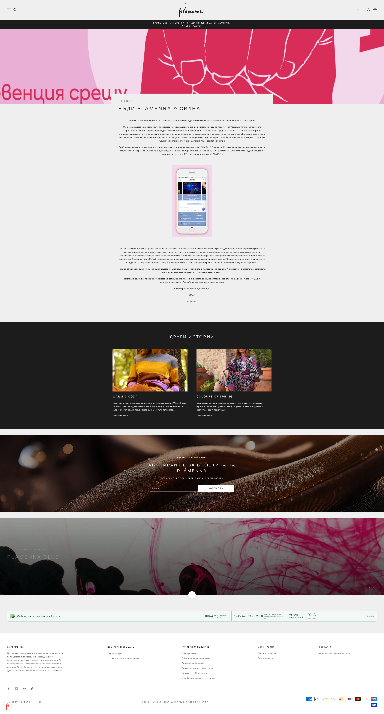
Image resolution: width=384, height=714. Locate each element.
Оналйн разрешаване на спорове (198, 678)
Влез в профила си (267, 653)
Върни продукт (115, 653)
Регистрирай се (265, 658)
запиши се (216, 488)
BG (357, 10)
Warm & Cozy (124, 396)
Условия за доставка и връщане (123, 658)
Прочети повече (120, 415)
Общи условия (189, 653)
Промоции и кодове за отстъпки (197, 668)
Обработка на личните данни (196, 658)
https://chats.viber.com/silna (232, 137)
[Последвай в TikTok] (32, 688)
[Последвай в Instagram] (16, 688)
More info (370, 616)
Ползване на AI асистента (194, 673)
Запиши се (350, 701)
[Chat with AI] (7, 706)
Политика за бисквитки (193, 663)
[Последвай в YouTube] (24, 688)
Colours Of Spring (214, 396)
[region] (192, 556)
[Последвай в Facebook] (8, 688)
